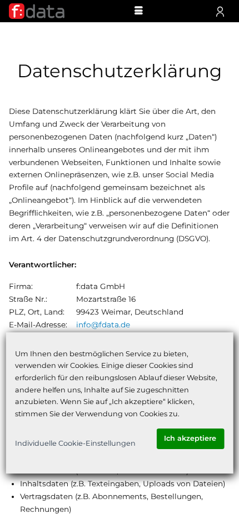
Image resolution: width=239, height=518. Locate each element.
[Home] (36, 11)
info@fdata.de (103, 324)
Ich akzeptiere (190, 438)
